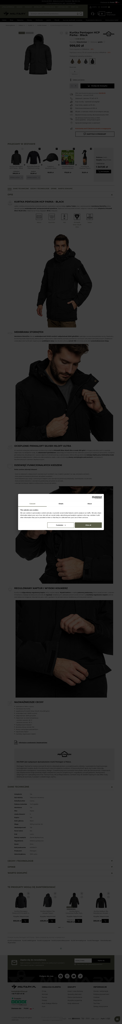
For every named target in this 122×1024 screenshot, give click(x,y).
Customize (59, 525)
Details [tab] (61, 503)
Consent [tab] (32, 503)
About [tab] (89, 503)
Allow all (88, 525)
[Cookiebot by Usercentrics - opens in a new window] (93, 497)
